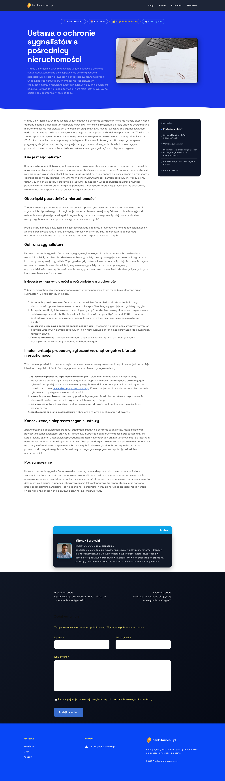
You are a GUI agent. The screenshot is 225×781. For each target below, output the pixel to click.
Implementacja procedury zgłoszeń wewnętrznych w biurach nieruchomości (180, 153)
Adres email (123, 637)
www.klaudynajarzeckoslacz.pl (71, 388)
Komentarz (61, 656)
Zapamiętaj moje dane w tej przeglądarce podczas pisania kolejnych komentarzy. (105, 699)
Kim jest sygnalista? (173, 129)
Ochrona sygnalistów (173, 144)
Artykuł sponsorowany (127, 21)
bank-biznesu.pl (164, 740)
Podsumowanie (170, 170)
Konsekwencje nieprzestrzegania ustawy (179, 163)
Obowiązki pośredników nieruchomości (174, 136)
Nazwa (59, 637)
